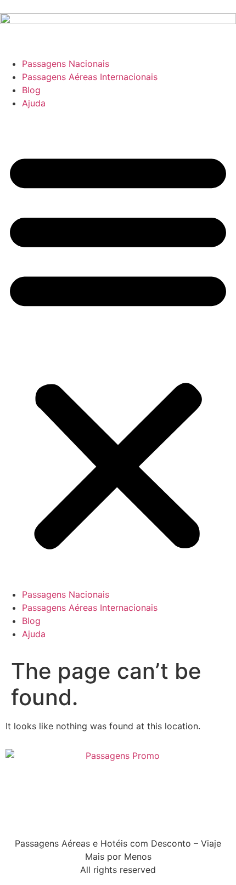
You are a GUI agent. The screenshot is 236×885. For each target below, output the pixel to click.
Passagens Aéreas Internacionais (90, 76)
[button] (118, 349)
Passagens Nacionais (65, 63)
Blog (31, 89)
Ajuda (34, 103)
